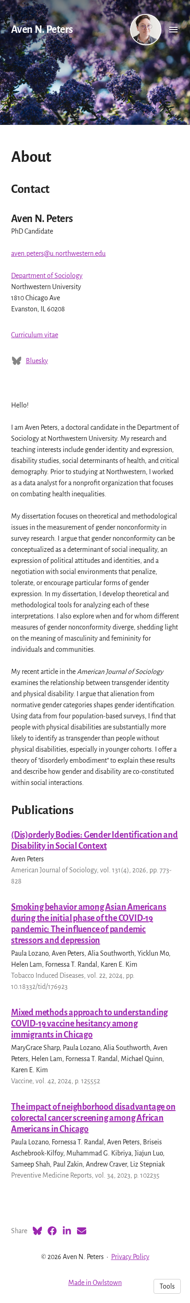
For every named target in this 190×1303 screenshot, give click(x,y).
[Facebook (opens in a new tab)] (52, 1230)
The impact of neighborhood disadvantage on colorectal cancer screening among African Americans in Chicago (93, 1118)
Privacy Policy (130, 1256)
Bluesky (37, 360)
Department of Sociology (47, 275)
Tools (167, 1286)
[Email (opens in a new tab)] (81, 1230)
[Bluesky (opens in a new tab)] (37, 1230)
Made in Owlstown (95, 1282)
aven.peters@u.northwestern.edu (58, 253)
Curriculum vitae (34, 335)
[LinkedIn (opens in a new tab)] (66, 1230)
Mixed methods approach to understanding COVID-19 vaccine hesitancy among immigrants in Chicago (89, 1023)
